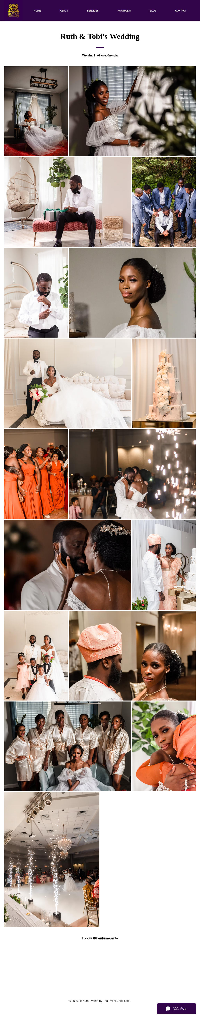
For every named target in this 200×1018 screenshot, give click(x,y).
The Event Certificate (116, 1001)
